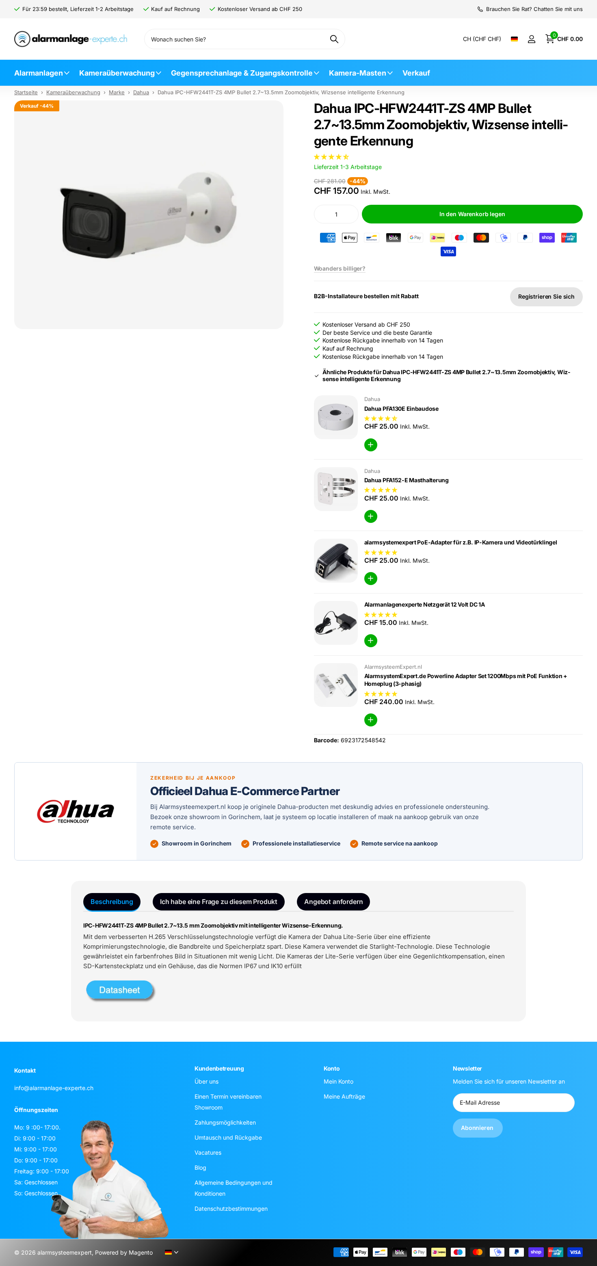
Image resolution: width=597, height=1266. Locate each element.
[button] (332, 156)
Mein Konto (338, 1080)
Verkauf (416, 73)
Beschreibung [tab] (112, 901)
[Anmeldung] (531, 39)
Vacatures (208, 1152)
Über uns (206, 1080)
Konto (332, 1068)
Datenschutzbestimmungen (231, 1208)
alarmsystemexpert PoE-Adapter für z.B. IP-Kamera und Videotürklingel (460, 542)
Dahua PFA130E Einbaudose (401, 408)
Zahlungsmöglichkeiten (225, 1122)
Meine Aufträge (344, 1096)
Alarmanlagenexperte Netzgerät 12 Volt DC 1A (424, 604)
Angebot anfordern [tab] (333, 901)
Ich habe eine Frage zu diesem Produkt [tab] (218, 901)
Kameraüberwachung (117, 73)
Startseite (26, 92)
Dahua (141, 92)
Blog (200, 1167)
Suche (334, 39)
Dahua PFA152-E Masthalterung (406, 480)
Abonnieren (478, 1127)
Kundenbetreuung (219, 1068)
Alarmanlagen (38, 73)
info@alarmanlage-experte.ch (53, 1087)
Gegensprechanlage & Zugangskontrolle (242, 73)
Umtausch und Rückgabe (228, 1137)
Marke (117, 92)
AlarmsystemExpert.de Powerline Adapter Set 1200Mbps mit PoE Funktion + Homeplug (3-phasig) (465, 679)
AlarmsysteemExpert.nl (393, 666)
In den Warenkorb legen (472, 213)
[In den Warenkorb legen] (370, 444)
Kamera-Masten (357, 73)
